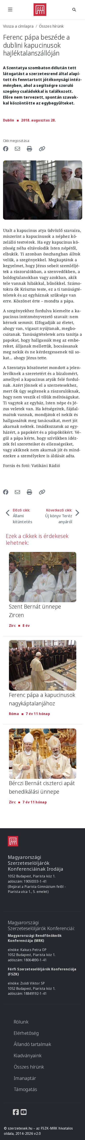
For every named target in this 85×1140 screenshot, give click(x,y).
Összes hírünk (51, 26)
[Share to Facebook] (7, 148)
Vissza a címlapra (18, 26)
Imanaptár (25, 1078)
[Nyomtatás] (30, 148)
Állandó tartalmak (32, 1044)
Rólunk (21, 1021)
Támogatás (25, 1089)
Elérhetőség (26, 1033)
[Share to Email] (18, 148)
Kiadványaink (28, 1055)
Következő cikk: (58, 516)
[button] (40, 148)
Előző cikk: (22, 516)
